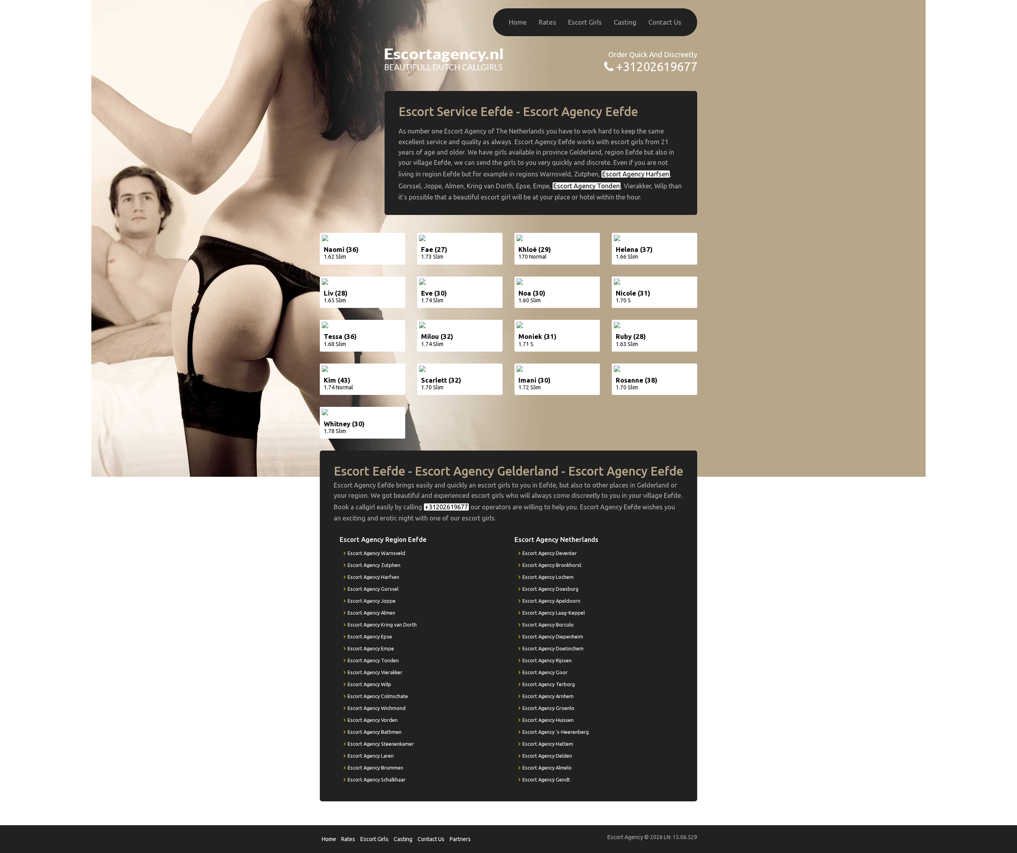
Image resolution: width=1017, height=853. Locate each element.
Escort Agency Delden (547, 755)
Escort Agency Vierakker (375, 672)
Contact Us (664, 22)
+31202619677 (656, 67)
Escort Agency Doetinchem (553, 648)
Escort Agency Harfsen (635, 174)
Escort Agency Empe (371, 648)
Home (518, 22)
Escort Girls (585, 22)
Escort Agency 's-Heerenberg (555, 732)
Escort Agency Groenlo (548, 708)
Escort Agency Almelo (547, 767)
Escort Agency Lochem (548, 577)
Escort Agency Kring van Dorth (382, 624)
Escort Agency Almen (371, 612)
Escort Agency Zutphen (374, 565)
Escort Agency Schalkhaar (377, 779)
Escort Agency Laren (371, 755)
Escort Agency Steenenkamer (381, 744)
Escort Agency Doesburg (550, 589)
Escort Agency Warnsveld (376, 553)
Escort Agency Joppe (372, 600)
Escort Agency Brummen (375, 767)
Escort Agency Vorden (373, 720)
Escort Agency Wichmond (377, 708)
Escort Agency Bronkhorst (552, 565)
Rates (547, 22)
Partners (460, 839)
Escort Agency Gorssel (373, 589)
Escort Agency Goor (545, 672)
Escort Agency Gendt (546, 779)
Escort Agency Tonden (586, 186)
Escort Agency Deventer (549, 553)
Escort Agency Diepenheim (552, 636)
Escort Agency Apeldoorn (551, 600)
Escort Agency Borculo (548, 624)
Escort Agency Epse (370, 636)
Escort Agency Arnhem (548, 696)
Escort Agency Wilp (369, 684)
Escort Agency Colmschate (378, 696)
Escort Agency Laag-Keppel (553, 612)
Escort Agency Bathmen (375, 732)
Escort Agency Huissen (548, 720)
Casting (625, 22)
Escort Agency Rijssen (547, 660)
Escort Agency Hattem (547, 744)
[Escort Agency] (444, 58)
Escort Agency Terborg (548, 684)
